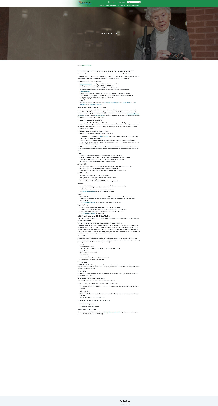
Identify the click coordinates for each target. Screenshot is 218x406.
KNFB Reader (104, 136)
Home (79, 65)
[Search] (139, 2)
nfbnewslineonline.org (88, 191)
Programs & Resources (133, 5)
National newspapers (86, 84)
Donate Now (112, 2)
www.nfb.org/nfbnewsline (112, 312)
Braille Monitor (127, 102)
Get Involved (121, 5)
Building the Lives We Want (111, 102)
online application (99, 115)
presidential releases (95, 104)
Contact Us (122, 2)
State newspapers (85, 91)
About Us (101, 5)
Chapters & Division (110, 5)
